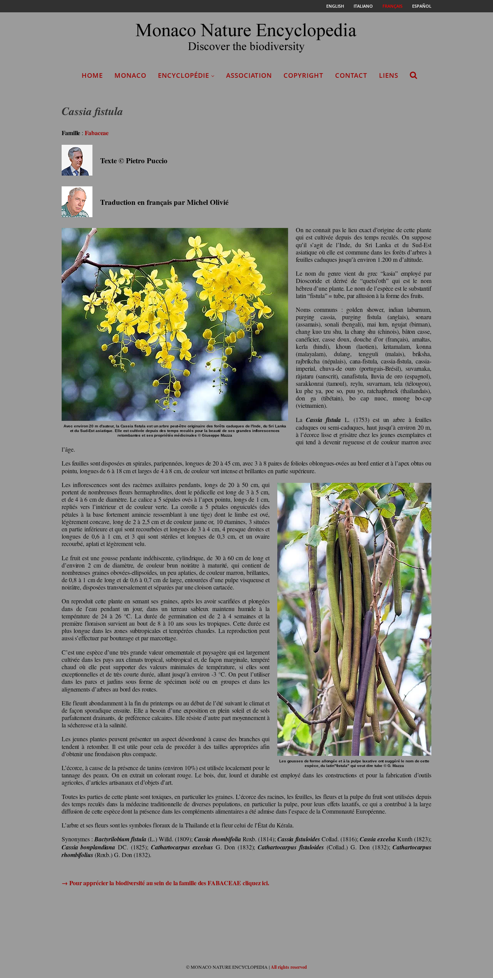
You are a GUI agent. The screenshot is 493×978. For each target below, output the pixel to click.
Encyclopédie (183, 75)
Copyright (303, 75)
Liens (388, 75)
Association (249, 75)
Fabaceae (97, 132)
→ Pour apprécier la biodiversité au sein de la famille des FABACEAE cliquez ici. (165, 882)
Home (92, 75)
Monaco (130, 75)
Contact (351, 75)
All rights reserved (289, 967)
